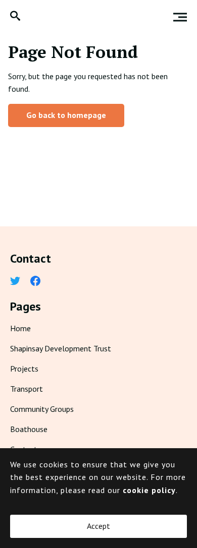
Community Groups (42, 409)
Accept (98, 526)
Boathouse (28, 429)
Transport (26, 389)
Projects (24, 368)
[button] (15, 17)
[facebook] (35, 281)
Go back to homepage (66, 115)
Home (20, 328)
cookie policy (149, 490)
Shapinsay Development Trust (60, 348)
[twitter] (15, 281)
